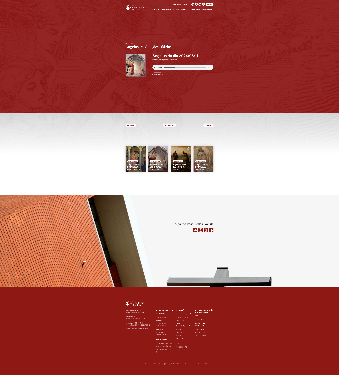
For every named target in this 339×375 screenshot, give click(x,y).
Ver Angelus (169, 125)
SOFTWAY (208, 364)
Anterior (130, 125)
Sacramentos (166, 9)
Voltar (130, 43)
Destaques (184, 9)
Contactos (177, 4)
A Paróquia (155, 9)
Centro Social (207, 9)
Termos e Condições (132, 364)
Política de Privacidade (145, 364)
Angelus (176, 9)
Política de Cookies (158, 364)
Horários (186, 4)
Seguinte (208, 125)
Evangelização (195, 9)
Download (157, 74)
